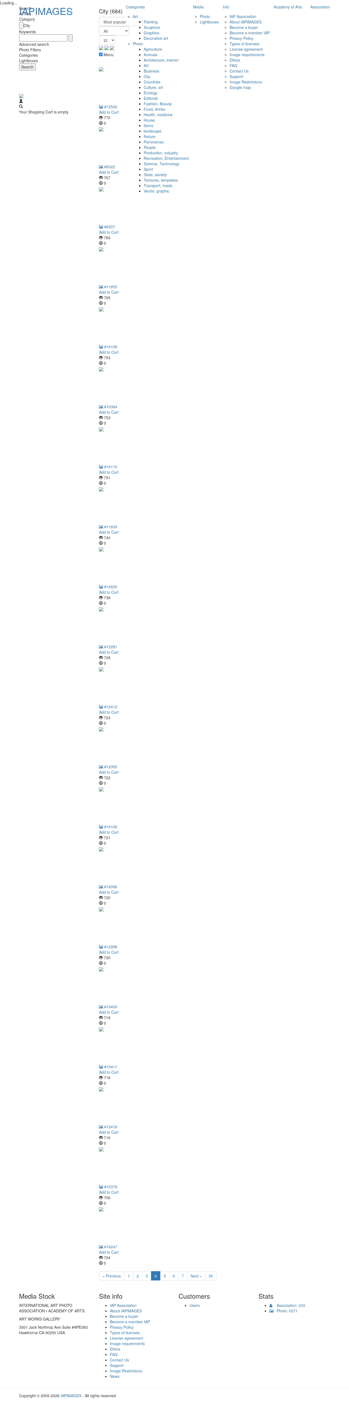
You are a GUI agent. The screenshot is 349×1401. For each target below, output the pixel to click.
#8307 (109, 226)
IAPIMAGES (46, 11)
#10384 (110, 406)
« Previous (112, 1276)
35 (211, 1276)
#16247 (110, 1246)
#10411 (110, 1066)
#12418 (110, 1126)
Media (198, 7)
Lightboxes (209, 22)
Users (194, 1305)
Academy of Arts (288, 7)
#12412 (110, 706)
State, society (155, 174)
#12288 (110, 946)
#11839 (110, 526)
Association (320, 7)
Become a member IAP (250, 32)
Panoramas (154, 142)
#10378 (110, 1186)
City (147, 76)
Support (236, 76)
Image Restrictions (246, 82)
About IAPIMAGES (245, 22)
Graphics (151, 32)
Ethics (235, 60)
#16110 (110, 466)
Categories (135, 7)
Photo (138, 43)
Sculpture (152, 27)
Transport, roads (158, 185)
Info (226, 7)
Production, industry (161, 152)
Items (148, 125)
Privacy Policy (241, 38)
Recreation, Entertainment (166, 158)
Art (135, 16)
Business (151, 71)
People (150, 147)
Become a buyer (244, 27)
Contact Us (239, 71)
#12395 (110, 766)
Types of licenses (244, 43)
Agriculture (153, 49)
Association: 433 (288, 1305)
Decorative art (156, 38)
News (114, 1376)
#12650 (110, 586)
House (149, 120)
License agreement (246, 49)
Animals (150, 54)
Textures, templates (161, 180)
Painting (151, 22)
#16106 (110, 826)
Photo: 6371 (285, 1310)
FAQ (233, 65)
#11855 (110, 286)
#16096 (110, 886)
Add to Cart (109, 232)
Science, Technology (161, 163)
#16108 (110, 346)
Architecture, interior (161, 60)
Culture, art (153, 87)
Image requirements (247, 54)
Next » (196, 1276)
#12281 (110, 646)
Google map (240, 87)
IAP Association (243, 16)
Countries (152, 82)
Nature (149, 136)
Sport (148, 169)
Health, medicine (158, 114)
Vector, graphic (156, 191)
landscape (152, 131)
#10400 (110, 1006)
